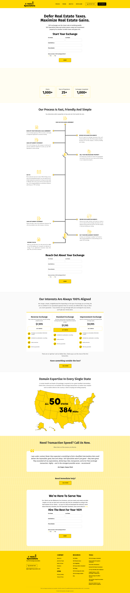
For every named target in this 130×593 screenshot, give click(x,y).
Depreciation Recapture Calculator (94, 561)
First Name (50, 37)
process (58, 4)
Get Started (102, 4)
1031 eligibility (76, 563)
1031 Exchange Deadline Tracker (94, 576)
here (86, 506)
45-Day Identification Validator (96, 569)
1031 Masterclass (77, 561)
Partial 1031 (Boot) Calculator (96, 567)
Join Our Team (60, 561)
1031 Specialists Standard (79, 566)
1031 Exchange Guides (78, 573)
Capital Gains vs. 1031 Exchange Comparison (94, 573)
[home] (30, 4)
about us (71, 4)
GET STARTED (39, 328)
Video (58, 568)
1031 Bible (75, 558)
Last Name (67, 37)
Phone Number (51, 48)
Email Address (51, 42)
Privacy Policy (60, 574)
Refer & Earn (60, 563)
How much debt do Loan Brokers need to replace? (95, 584)
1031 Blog (75, 568)
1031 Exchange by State (78, 571)
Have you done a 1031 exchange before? (57, 54)
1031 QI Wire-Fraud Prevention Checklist (96, 580)
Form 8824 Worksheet (94, 564)
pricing (64, 4)
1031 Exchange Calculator (95, 558)
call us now (65, 365)
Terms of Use (60, 577)
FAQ (74, 576)
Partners (59, 566)
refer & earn (79, 4)
